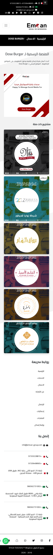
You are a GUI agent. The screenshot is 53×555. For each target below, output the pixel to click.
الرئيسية (41, 38)
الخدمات (40, 378)
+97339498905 (27, 3)
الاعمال (31, 38)
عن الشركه (40, 391)
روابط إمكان (39, 425)
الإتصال (41, 404)
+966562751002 (22, 7)
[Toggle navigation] (5, 25)
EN (6, 13)
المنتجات (40, 418)
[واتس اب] (5, 541)
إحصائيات (40, 411)
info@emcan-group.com (25, 10)
